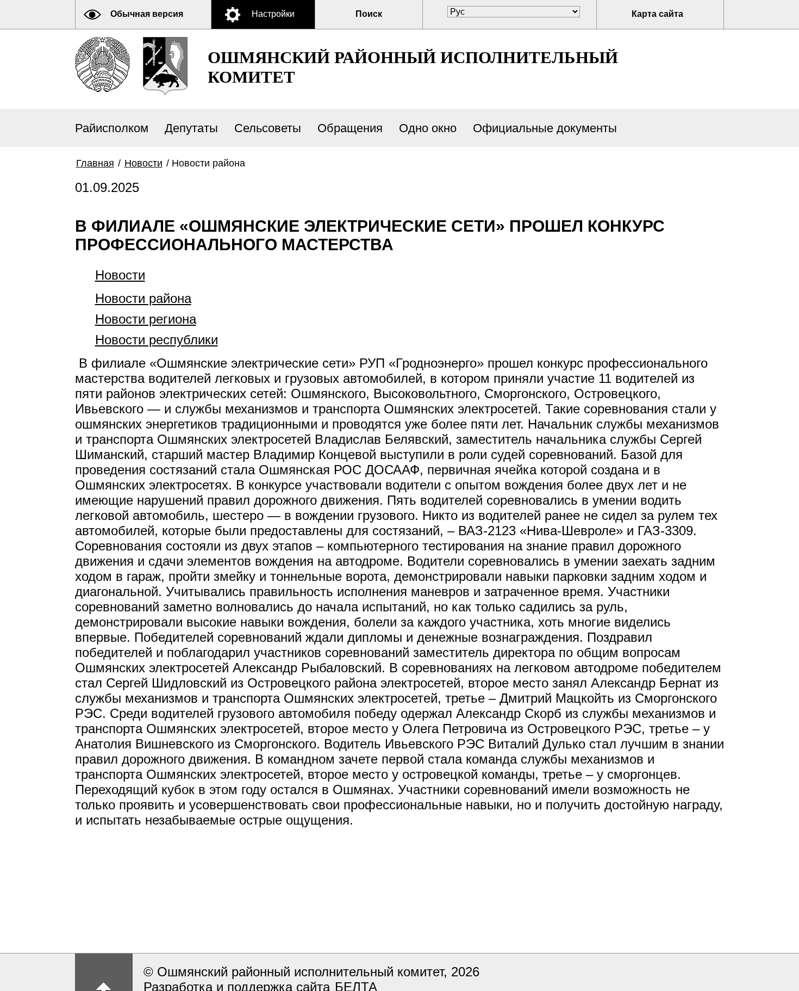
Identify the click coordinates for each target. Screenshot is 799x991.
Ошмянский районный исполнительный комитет (413, 67)
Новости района (143, 298)
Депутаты (191, 128)
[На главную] (102, 64)
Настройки (273, 13)
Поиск (368, 13)
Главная (95, 163)
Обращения (350, 128)
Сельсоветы (267, 128)
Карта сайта (657, 13)
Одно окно (428, 128)
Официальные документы (545, 128)
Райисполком (111, 128)
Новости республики (156, 339)
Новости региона (145, 319)
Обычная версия (146, 13)
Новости (143, 163)
